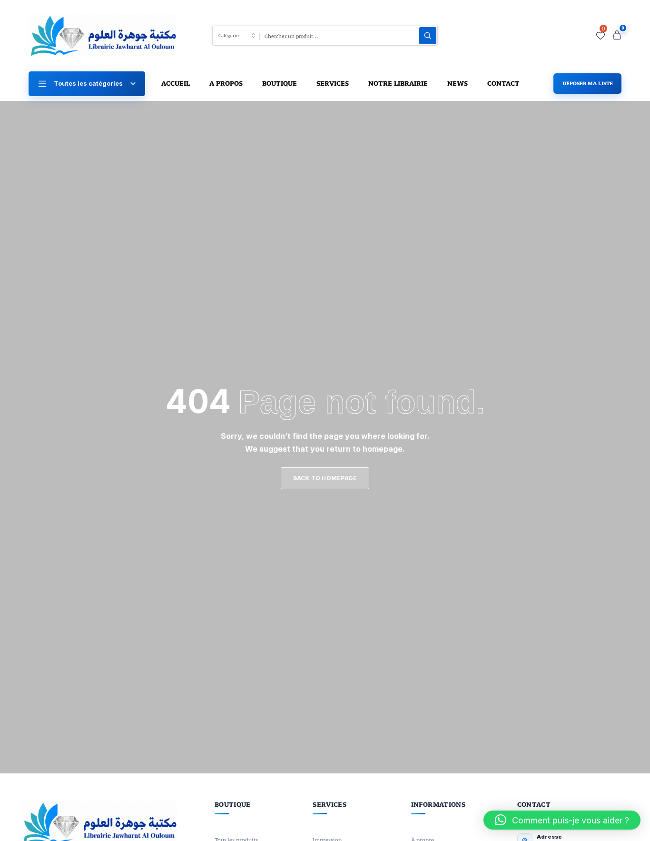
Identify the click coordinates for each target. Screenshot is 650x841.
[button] (561, 820)
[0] (600, 35)
